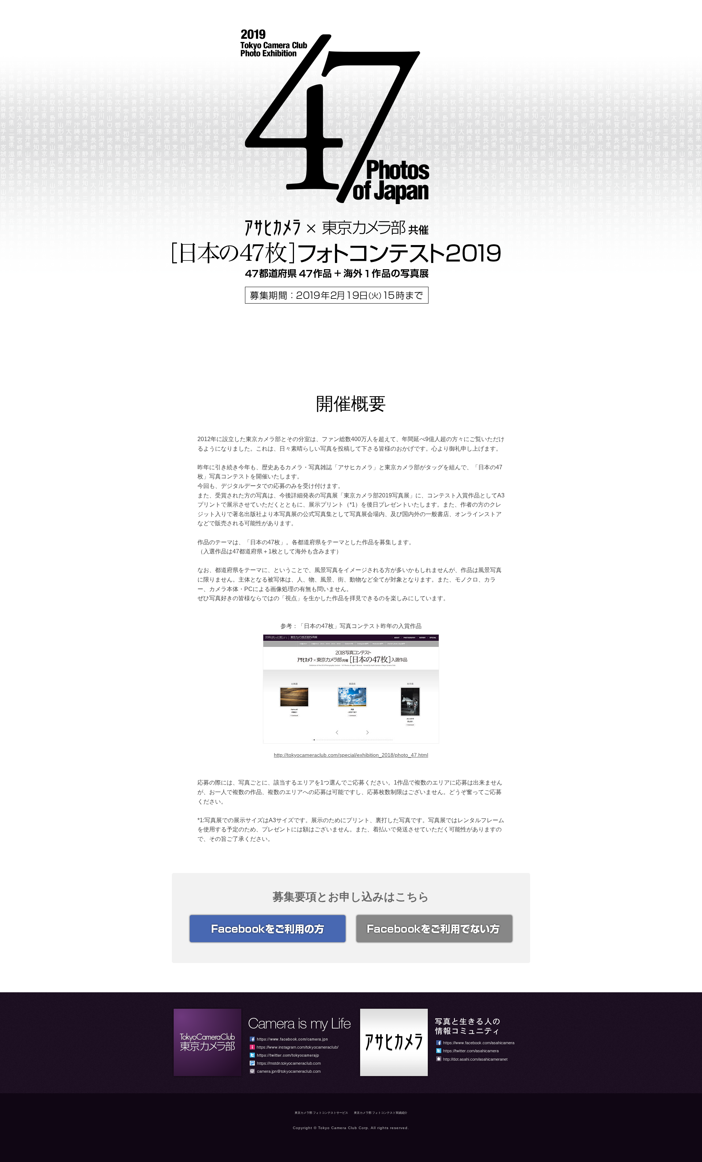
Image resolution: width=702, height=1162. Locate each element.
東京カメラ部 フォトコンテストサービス (321, 1112)
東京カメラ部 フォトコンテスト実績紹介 (380, 1112)
